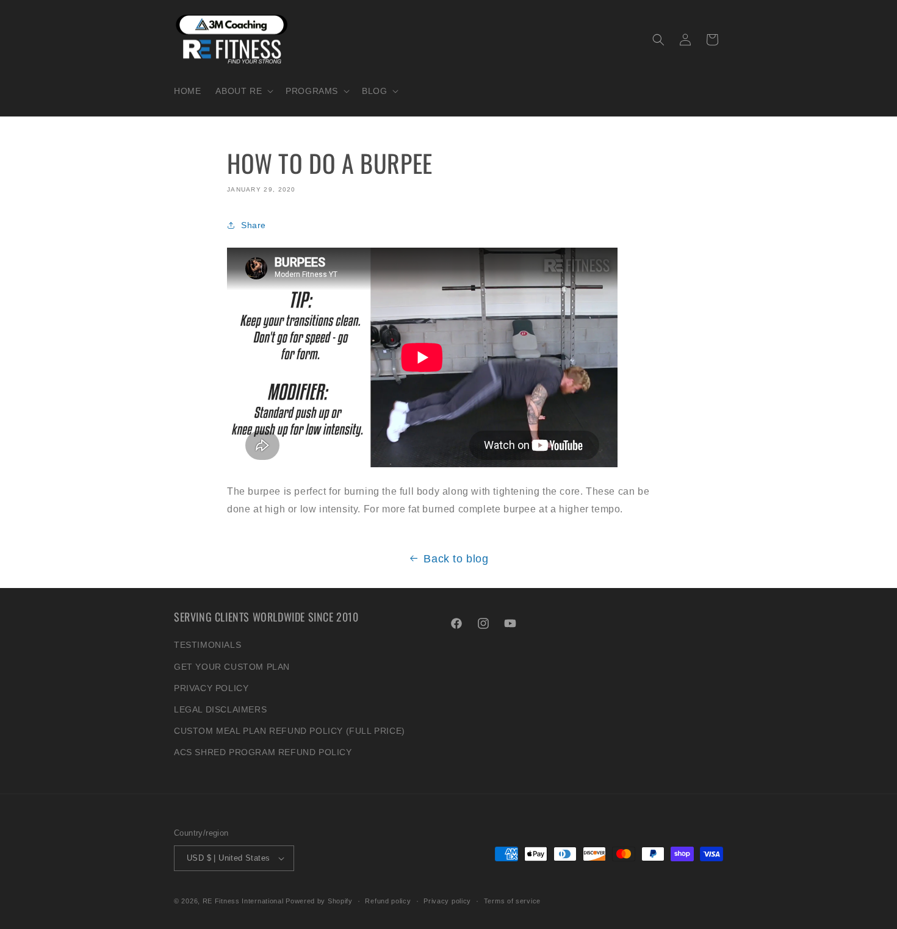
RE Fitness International (243, 901)
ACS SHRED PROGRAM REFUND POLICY (263, 752)
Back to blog (455, 559)
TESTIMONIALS (207, 645)
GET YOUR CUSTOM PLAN (232, 667)
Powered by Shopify (319, 901)
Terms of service (512, 901)
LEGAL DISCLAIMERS (220, 709)
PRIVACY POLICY (211, 688)
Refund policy (388, 901)
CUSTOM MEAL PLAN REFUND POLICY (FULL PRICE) (289, 731)
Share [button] (253, 225)
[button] (243, 91)
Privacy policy (447, 901)
